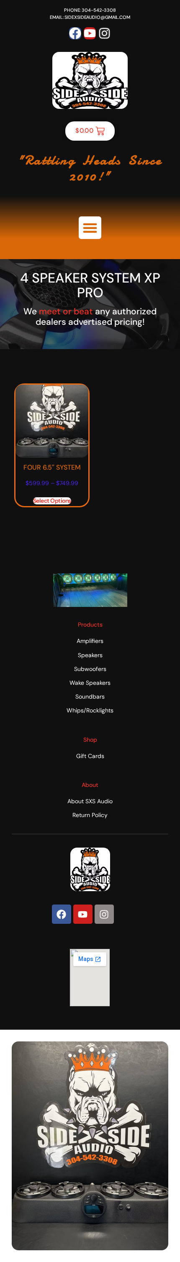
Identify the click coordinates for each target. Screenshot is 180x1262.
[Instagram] (104, 33)
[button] (90, 227)
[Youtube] (90, 33)
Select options (52, 500)
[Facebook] (75, 33)
